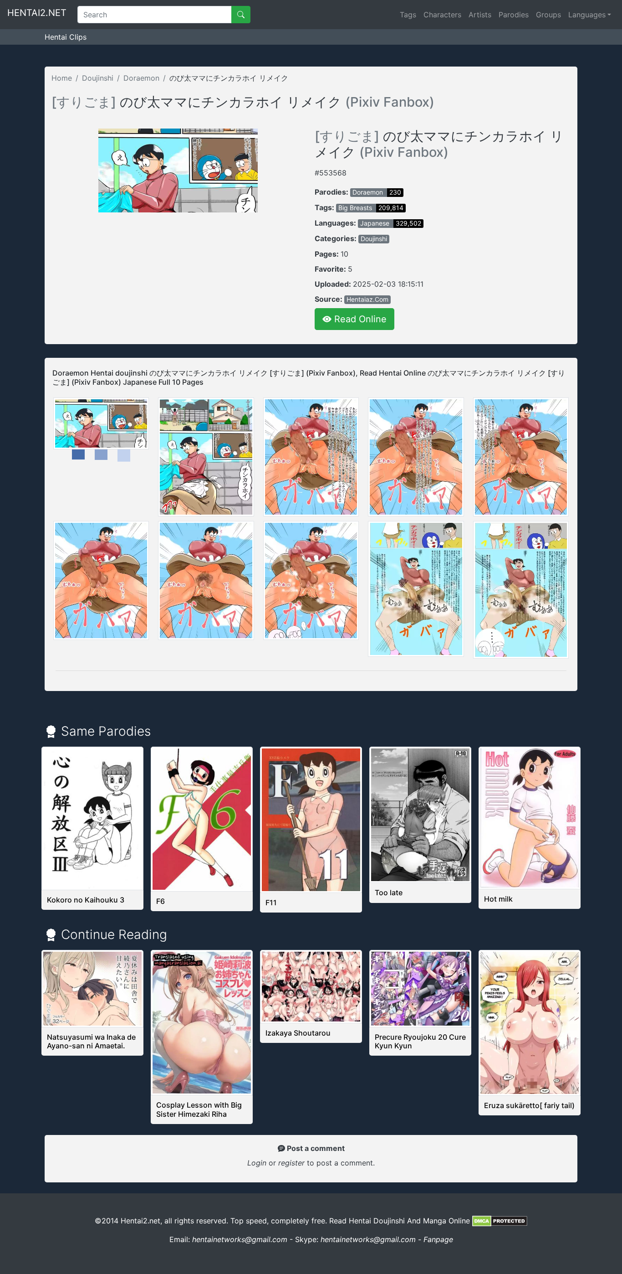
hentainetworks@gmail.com (239, 1239)
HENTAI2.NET (36, 12)
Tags (408, 14)
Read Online (359, 319)
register (292, 1162)
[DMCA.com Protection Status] (499, 1220)
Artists (480, 14)
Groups (548, 14)
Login (256, 1162)
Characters (442, 14)
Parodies (514, 14)
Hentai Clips (66, 36)
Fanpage (438, 1239)
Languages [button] (587, 14)
